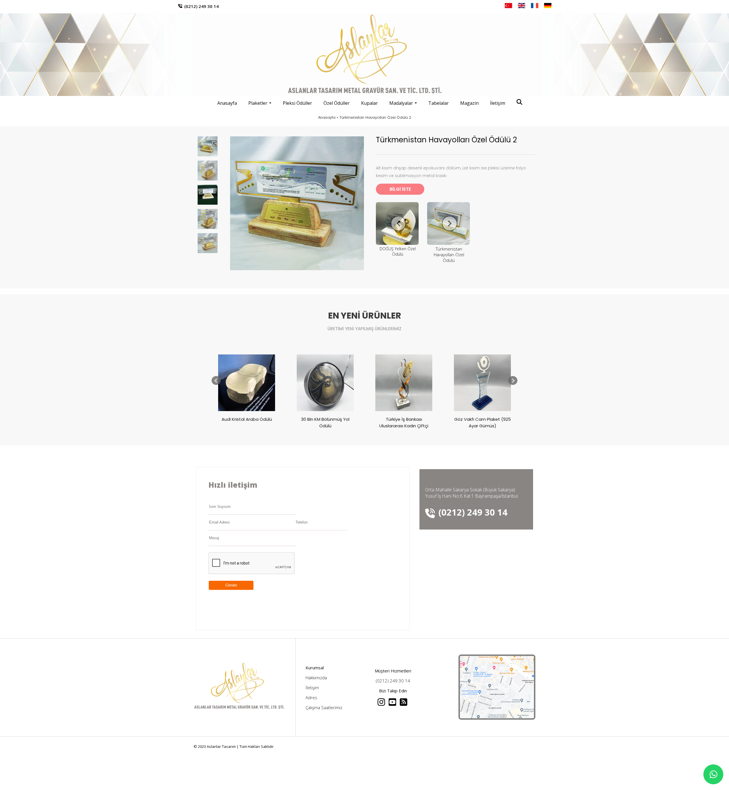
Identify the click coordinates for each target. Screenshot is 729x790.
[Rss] (404, 704)
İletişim (497, 103)
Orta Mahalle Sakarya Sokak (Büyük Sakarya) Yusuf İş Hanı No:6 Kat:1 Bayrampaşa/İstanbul (471, 493)
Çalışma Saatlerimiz (324, 707)
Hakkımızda (316, 677)
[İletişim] (496, 718)
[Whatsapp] (713, 774)
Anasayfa (227, 103)
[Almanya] (548, 5)
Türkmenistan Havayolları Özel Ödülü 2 (375, 117)
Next (512, 380)
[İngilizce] (521, 5)
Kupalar (369, 103)
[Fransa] (534, 5)
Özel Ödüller (336, 103)
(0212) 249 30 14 (201, 6)
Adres (311, 697)
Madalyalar (401, 103)
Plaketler (257, 103)
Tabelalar (438, 103)
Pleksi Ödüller (297, 103)
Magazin (469, 103)
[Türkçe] (508, 5)
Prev (216, 380)
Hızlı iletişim (232, 485)
